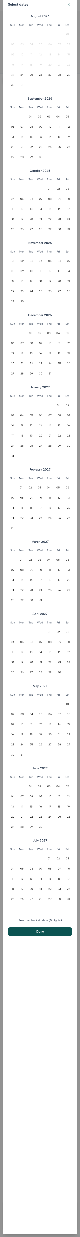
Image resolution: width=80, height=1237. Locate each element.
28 (59, 74)
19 (40, 64)
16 (12, 64)
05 (40, 44)
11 (31, 54)
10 (22, 54)
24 (22, 74)
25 (31, 74)
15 (68, 54)
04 (31, 44)
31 (22, 85)
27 (49, 74)
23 (12, 74)
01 (67, 34)
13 (50, 54)
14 (59, 54)
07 (59, 44)
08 (68, 44)
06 (50, 44)
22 (68, 64)
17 (22, 64)
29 (68, 74)
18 (31, 64)
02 (12, 44)
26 (40, 74)
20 (50, 64)
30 (12, 85)
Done (40, 931)
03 (22, 44)
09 (12, 54)
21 (59, 64)
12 (40, 54)
